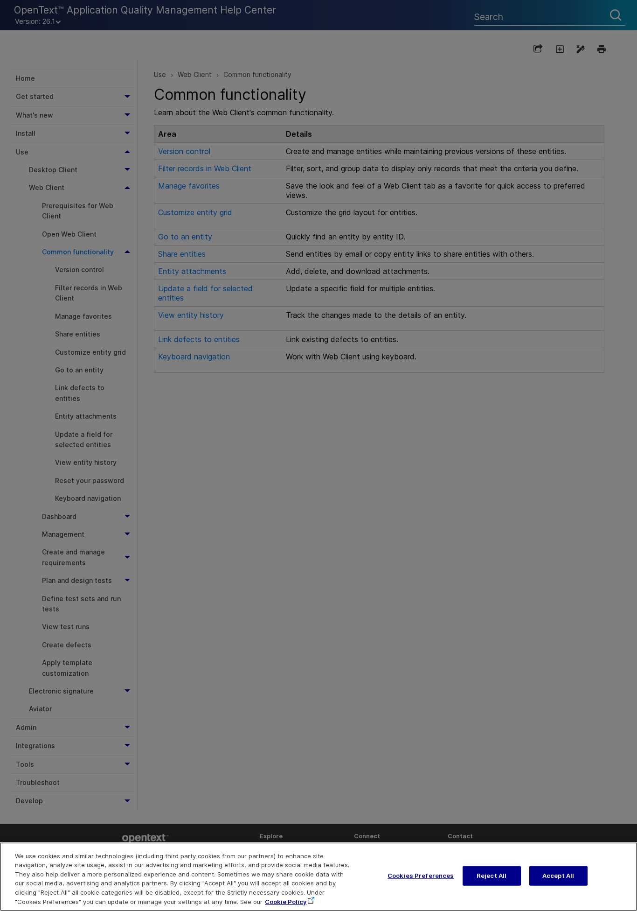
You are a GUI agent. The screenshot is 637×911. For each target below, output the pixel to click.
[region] (318, 876)
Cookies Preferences (421, 875)
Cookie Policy (285, 901)
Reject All (491, 875)
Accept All (558, 875)
